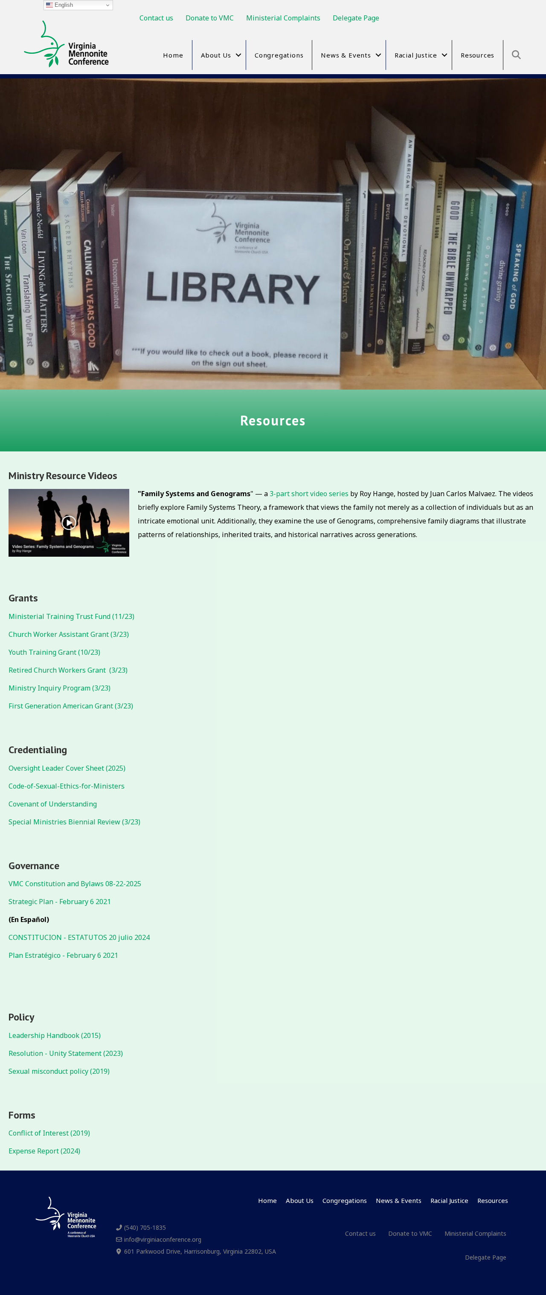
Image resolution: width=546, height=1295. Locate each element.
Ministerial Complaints (283, 18)
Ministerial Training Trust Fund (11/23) (71, 616)
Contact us (156, 18)
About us (216, 55)
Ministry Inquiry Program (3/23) (59, 688)
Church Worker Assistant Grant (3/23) (69, 634)
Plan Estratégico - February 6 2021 (64, 955)
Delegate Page (356, 18)
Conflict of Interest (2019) (49, 1133)
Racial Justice (416, 55)
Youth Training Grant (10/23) (54, 652)
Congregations (279, 55)
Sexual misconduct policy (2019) (59, 1071)
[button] (238, 55)
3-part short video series (309, 493)
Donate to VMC (210, 18)
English (63, 5)
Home (173, 55)
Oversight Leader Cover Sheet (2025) (67, 768)
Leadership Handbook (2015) (55, 1035)
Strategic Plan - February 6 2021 (60, 901)
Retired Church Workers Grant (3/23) (68, 670)
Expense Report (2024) (44, 1151)
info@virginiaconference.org (162, 1239)
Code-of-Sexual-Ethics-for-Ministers (67, 786)
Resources (477, 55)
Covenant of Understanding (53, 804)
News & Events (346, 55)
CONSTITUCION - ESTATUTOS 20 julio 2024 (79, 937)
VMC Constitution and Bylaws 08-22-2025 (75, 883)
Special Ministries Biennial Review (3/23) (74, 822)
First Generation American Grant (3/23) (71, 706)
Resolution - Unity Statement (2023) (66, 1053)
